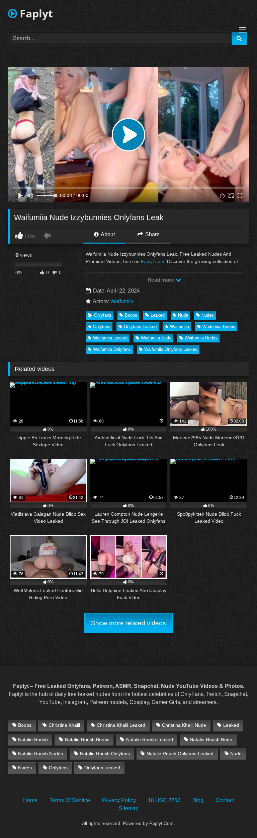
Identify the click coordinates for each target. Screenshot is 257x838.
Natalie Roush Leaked (149, 739)
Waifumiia (122, 301)
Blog (197, 800)
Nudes (207, 315)
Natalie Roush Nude (211, 739)
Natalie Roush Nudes (40, 753)
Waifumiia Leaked (110, 337)
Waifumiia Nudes (201, 337)
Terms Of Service (70, 800)
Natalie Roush (33, 739)
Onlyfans (102, 315)
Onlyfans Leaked (140, 326)
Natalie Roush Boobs (87, 739)
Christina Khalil (64, 725)
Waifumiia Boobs (218, 326)
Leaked (158, 315)
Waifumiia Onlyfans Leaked (170, 349)
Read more (161, 280)
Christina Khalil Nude (184, 725)
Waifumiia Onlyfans (112, 349)
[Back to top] (236, 818)
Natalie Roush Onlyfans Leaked (180, 753)
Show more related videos (128, 623)
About (107, 234)
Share (152, 234)
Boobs (131, 315)
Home (30, 800)
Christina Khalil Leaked (121, 725)
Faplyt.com (152, 261)
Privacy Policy (119, 800)
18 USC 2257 (164, 800)
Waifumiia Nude (156, 337)
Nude (183, 315)
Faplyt (35, 13)
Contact (225, 800)
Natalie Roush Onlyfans (105, 753)
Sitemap (129, 808)
